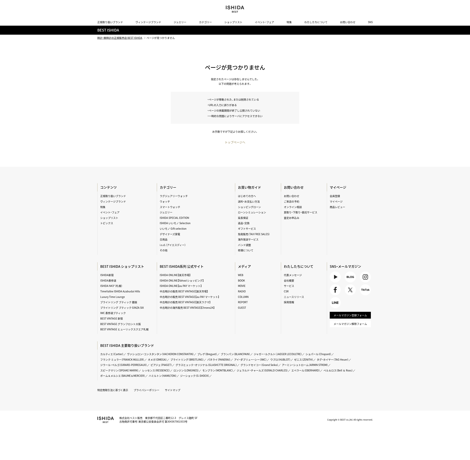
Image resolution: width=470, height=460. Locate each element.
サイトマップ (172, 390)
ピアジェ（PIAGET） (161, 365)
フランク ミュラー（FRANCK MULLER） (122, 359)
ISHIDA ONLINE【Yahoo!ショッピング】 (182, 280)
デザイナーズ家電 (170, 234)
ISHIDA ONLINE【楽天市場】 (175, 275)
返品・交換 (244, 223)
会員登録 (335, 196)
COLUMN (243, 297)
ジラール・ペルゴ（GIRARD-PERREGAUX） (123, 365)
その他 (163, 250)
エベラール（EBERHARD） (305, 370)
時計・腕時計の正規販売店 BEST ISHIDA (119, 38)
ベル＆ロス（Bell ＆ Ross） (338, 370)
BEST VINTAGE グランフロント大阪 (120, 324)
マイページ (338, 187)
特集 (289, 22)
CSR (286, 291)
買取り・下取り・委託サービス (300, 212)
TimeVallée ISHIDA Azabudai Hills (120, 291)
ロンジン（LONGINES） (186, 370)
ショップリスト (233, 22)
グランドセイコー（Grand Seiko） (259, 365)
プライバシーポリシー (146, 390)
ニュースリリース (294, 297)
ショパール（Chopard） (318, 354)
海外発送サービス (248, 239)
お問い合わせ (347, 22)
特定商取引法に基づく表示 (112, 390)
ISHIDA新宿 (107, 275)
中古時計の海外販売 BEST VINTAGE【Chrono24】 (187, 307)
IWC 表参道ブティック (113, 313)
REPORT (243, 302)
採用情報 (289, 302)
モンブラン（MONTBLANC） (217, 370)
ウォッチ (165, 201)
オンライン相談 (293, 207)
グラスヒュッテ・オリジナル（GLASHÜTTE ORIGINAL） (206, 365)
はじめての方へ (247, 196)
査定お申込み (291, 218)
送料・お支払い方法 (249, 201)
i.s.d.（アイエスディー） (173, 245)
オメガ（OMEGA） (157, 359)
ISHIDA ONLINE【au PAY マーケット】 (181, 286)
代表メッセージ (293, 275)
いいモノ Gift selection (173, 228)
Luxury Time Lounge (112, 297)
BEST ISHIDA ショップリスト (122, 266)
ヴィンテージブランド (148, 22)
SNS (370, 22)
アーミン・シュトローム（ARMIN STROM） (305, 365)
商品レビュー (337, 207)
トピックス (106, 223)
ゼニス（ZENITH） (303, 359)
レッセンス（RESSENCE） (156, 370)
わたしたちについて (316, 22)
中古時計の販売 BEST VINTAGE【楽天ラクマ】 (185, 302)
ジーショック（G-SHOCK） (194, 375)
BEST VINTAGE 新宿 (111, 318)
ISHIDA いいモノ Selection (175, 223)
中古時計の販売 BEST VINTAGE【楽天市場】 (184, 291)
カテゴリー (205, 22)
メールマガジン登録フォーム (350, 315)
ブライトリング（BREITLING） (187, 359)
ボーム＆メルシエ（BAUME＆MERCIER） (122, 375)
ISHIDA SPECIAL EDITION (174, 218)
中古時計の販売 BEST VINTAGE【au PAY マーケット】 (189, 297)
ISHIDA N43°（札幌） (111, 286)
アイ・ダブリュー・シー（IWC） (250, 359)
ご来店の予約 (291, 201)
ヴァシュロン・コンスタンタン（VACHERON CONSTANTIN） (160, 354)
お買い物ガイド (249, 187)
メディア (244, 266)
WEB (240, 275)
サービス (289, 286)
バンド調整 (244, 245)
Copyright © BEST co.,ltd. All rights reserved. (350, 419)
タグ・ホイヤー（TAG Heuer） (333, 359)
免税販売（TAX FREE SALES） (254, 234)
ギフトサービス (247, 228)
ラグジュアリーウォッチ (174, 196)
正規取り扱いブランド (110, 22)
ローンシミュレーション (252, 212)
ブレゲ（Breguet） (207, 354)
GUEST (242, 307)
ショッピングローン (249, 207)
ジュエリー (180, 22)
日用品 (163, 239)
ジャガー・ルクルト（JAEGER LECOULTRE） (278, 354)
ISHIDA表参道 (108, 280)
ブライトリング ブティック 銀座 (118, 302)
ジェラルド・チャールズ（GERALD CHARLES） (262, 370)
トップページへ (235, 142)
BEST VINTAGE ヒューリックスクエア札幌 (124, 329)
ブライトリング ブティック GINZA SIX (122, 307)
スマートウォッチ (170, 207)
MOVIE (241, 286)
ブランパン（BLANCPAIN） (235, 354)
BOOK (241, 280)
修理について (245, 250)
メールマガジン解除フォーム (350, 324)
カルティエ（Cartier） (112, 354)
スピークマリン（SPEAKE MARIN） (119, 370)
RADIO (242, 291)
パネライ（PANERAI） (219, 359)
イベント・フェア (264, 22)
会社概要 (289, 280)
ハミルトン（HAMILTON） (163, 375)
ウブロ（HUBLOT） (280, 359)
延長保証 (243, 218)
